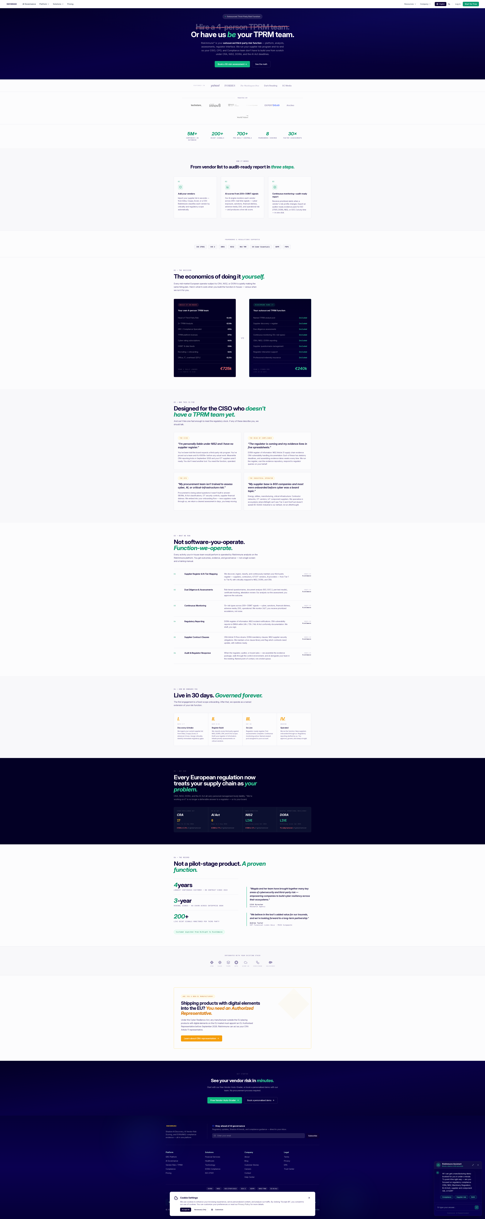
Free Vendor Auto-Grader (223, 1100)
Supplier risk (461, 1197)
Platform (43, 4)
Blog (246, 1161)
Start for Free (471, 4)
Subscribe (312, 1136)
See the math (261, 64)
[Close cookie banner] (309, 1198)
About (247, 1157)
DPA (285, 1165)
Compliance (446, 1197)
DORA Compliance (212, 1169)
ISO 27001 (209, 1173)
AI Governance (29, 4)
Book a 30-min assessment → (232, 64)
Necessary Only (200, 1210)
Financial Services (212, 1157)
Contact (248, 1173)
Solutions (57, 4)
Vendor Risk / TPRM (174, 1165)
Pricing (70, 4)
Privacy (287, 1161)
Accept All (185, 1210)
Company (424, 4)
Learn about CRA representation (200, 1038)
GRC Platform (171, 1157)
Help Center (250, 1177)
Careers (248, 1169)
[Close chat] (478, 1165)
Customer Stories (252, 1165)
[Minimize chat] (473, 1165)
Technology (210, 1165)
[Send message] (477, 1207)
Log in (458, 4)
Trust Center (289, 1169)
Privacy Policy (244, 1204)
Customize (219, 1210)
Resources (409, 4)
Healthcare (209, 1161)
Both (473, 1197)
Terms (286, 1157)
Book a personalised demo (259, 1100)
